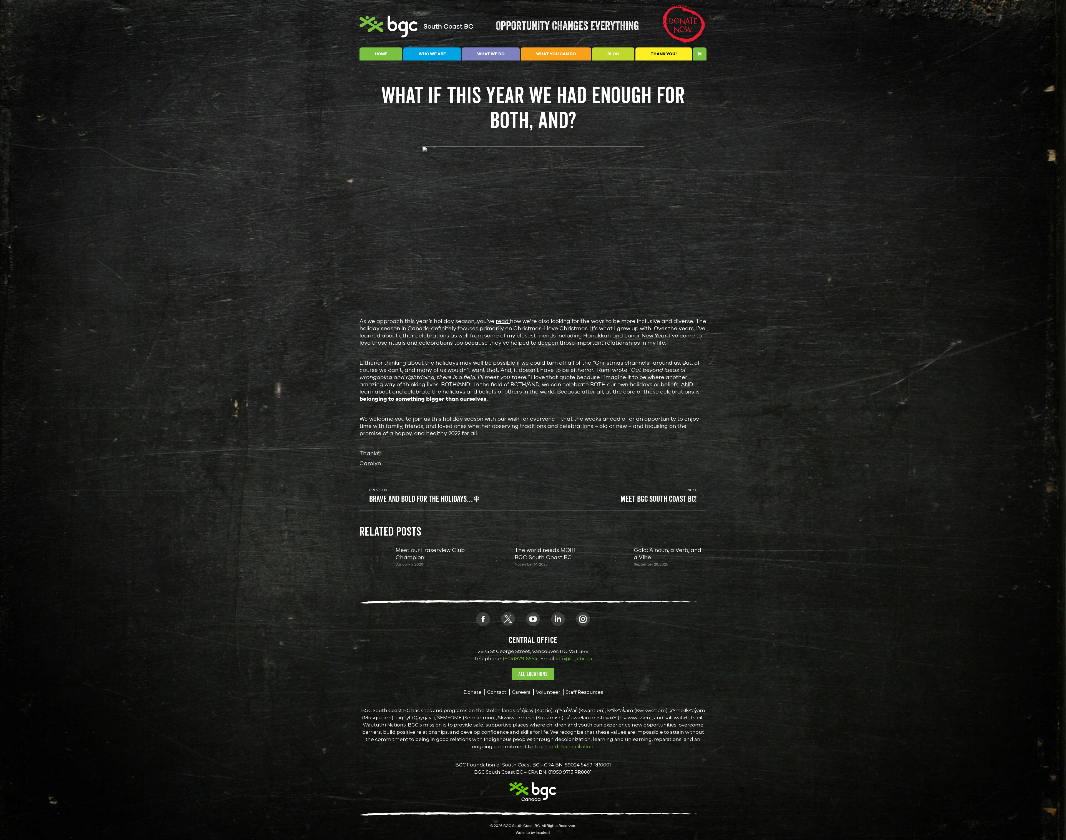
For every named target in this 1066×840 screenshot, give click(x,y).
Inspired (543, 833)
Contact (496, 692)
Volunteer (548, 692)
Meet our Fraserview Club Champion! (430, 553)
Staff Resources (584, 692)
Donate (473, 692)
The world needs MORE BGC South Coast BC (546, 553)
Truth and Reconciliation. (563, 746)
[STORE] (700, 53)
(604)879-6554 (520, 658)
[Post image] (374, 559)
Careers (521, 692)
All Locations (533, 674)
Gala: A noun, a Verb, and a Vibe (667, 553)
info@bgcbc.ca (574, 658)
